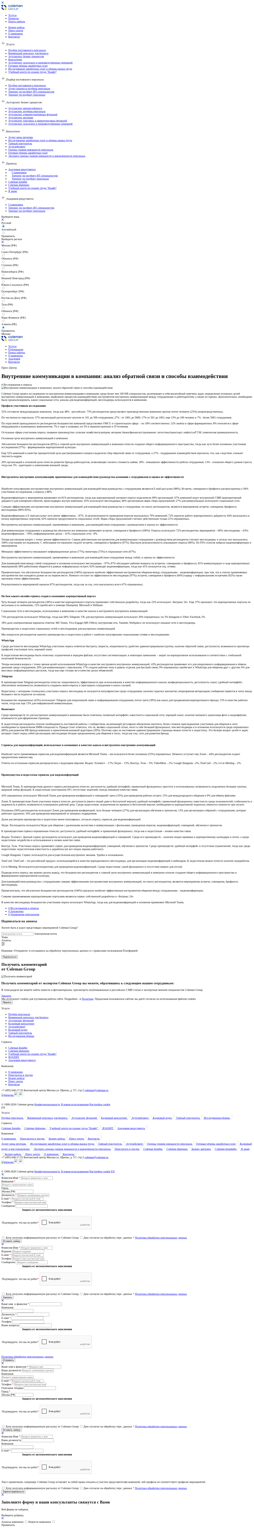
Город (4, 1188)
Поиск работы (16, 21)
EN (113, 1171)
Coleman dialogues (18, 184)
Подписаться (9, 957)
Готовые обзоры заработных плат (28, 65)
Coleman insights (17, 181)
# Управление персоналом (23, 914)
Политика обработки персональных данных (161, 1237)
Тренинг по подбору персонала (26, 94)
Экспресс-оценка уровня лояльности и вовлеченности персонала (46, 155)
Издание (6, 1251)
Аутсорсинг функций (21, 1020)
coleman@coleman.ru (96, 1090)
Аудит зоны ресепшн (20, 137)
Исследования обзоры (21, 1036)
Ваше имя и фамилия (15, 1304)
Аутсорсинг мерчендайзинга (25, 108)
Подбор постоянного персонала (27, 50)
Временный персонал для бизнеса (28, 53)
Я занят (12, 191)
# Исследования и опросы (23, 908)
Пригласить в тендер (20, 1075)
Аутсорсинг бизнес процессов (26, 56)
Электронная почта (45, 933)
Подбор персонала (19, 1014)
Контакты (14, 36)
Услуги (12, 15)
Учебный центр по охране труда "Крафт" (32, 71)
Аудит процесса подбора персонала (29, 88)
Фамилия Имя (10, 1177)
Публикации (15, 349)
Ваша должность (11, 1370)
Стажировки (19, 172)
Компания (8, 1181)
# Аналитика (15, 911)
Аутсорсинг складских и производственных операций (40, 62)
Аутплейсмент (16, 146)
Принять (7, 1002)
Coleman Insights (17, 1047)
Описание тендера (12, 1387)
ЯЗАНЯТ (13, 1057)
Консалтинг (15, 59)
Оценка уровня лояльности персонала (30, 149)
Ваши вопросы (10, 1325)
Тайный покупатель (20, 143)
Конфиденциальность (47, 1104)
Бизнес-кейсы (16, 27)
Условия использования (75, 1104)
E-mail (6, 1198)
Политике (87, 998)
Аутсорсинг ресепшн (20, 117)
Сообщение (8, 1205)
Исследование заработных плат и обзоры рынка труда (40, 68)
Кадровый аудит (17, 1029)
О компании (15, 33)
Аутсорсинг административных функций (32, 114)
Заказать (6, 995)
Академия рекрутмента (22, 169)
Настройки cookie (99, 1104)
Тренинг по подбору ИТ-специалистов (31, 91)
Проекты (13, 18)
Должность (9, 1195)
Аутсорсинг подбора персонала (26, 111)
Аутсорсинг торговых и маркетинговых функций (37, 120)
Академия (14, 358)
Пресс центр (15, 1081)
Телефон (7, 1202)
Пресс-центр (15, 30)
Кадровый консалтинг (21, 1023)
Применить (8, 330)
